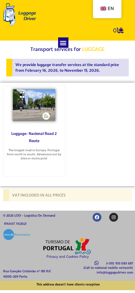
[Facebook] (97, 217)
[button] (63, 42)
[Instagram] (113, 217)
